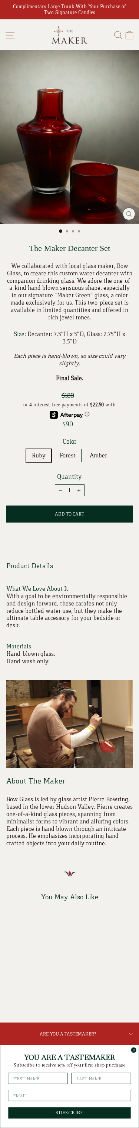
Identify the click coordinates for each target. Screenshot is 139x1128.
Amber (98, 455)
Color (69, 442)
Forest (68, 455)
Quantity (69, 477)
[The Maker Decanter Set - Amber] (39, 998)
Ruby (39, 455)
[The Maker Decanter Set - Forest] (30, 998)
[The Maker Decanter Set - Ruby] (21, 998)
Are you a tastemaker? (68, 1034)
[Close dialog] (134, 1050)
